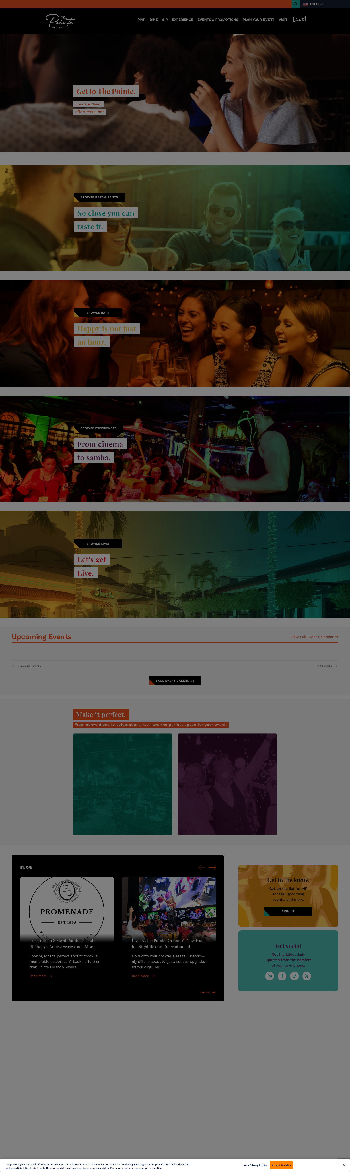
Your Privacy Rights (255, 1165)
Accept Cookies (281, 1165)
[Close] (344, 1165)
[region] (175, 1165)
